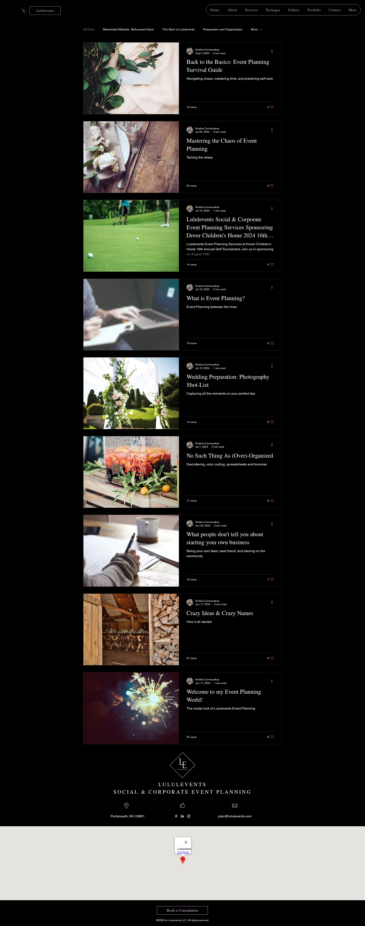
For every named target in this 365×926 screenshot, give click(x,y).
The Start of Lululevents (178, 29)
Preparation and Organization (222, 29)
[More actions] (273, 51)
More (254, 29)
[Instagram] (188, 816)
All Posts (88, 29)
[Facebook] (176, 816)
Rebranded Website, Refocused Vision (128, 29)
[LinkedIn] (182, 816)
